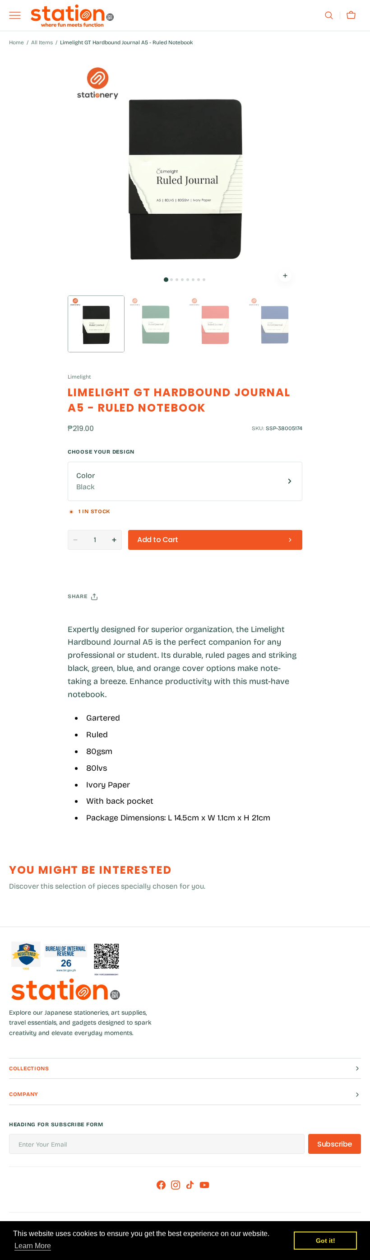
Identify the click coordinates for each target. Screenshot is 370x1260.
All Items (42, 42)
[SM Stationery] (72, 15)
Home (16, 42)
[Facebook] (99, 619)
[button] (329, 15)
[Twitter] (82, 619)
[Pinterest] (116, 619)
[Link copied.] (134, 619)
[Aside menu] (18, 15)
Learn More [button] (32, 1246)
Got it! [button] (325, 1240)
